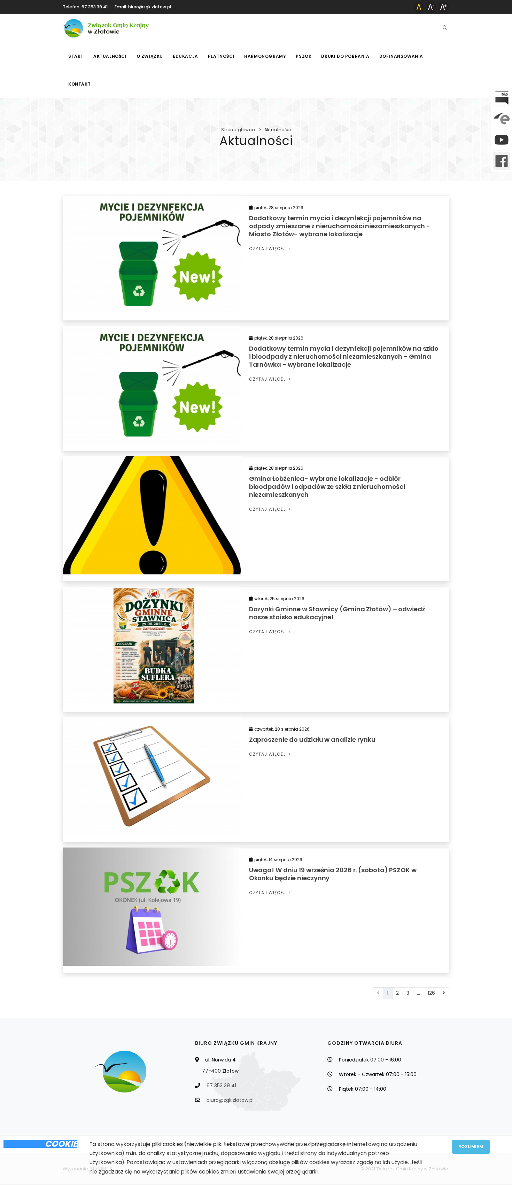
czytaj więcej (268, 249)
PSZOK (303, 56)
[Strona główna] (106, 28)
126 (431, 992)
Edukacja (185, 56)
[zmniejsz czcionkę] (431, 7)
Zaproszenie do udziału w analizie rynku (312, 739)
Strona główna (238, 130)
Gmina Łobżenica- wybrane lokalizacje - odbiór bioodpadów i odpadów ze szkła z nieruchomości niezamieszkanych (327, 486)
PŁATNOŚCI (221, 56)
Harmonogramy (265, 56)
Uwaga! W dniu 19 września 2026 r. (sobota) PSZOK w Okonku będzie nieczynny (333, 874)
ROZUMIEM (470, 1147)
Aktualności (110, 56)
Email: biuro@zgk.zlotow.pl (143, 7)
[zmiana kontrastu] (419, 7)
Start (76, 56)
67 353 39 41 (221, 1085)
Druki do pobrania (345, 56)
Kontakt (79, 84)
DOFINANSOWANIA (401, 56)
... (418, 992)
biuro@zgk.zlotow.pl (230, 1100)
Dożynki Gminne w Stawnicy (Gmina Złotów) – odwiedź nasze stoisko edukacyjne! (337, 613)
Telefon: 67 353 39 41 (85, 7)
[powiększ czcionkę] (443, 7)
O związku (150, 56)
